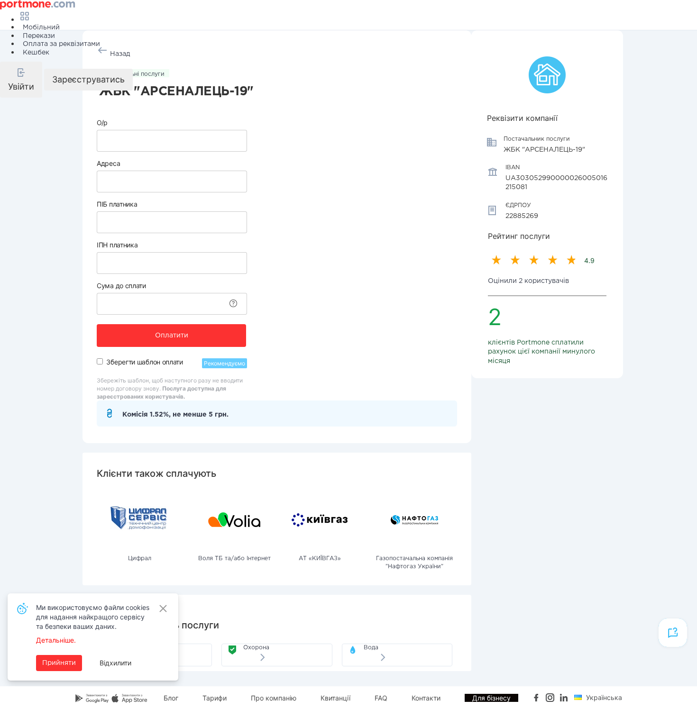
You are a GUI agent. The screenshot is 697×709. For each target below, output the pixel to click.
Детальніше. (56, 640)
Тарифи (214, 698)
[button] (21, 80)
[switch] (100, 361)
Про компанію (273, 698)
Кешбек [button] (36, 52)
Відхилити (115, 663)
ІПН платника (117, 245)
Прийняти (59, 663)
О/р (102, 122)
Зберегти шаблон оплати (144, 362)
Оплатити (171, 335)
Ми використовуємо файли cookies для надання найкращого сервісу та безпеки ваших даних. (92, 616)
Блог (171, 698)
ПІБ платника (117, 204)
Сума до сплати (121, 286)
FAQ (381, 698)
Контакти (426, 698)
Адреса (108, 163)
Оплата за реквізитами (61, 44)
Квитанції (335, 698)
